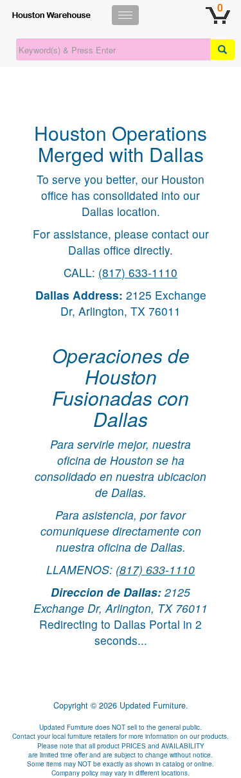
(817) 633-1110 (137, 272)
